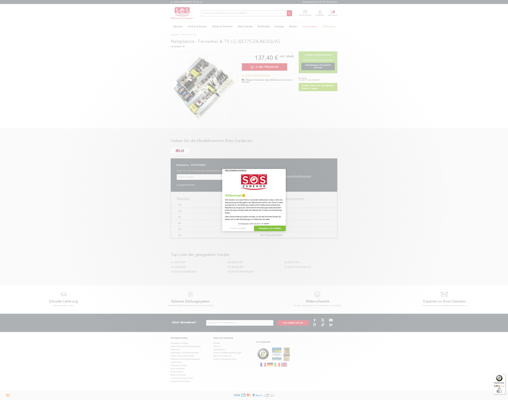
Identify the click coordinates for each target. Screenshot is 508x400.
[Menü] (503, 375)
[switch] (499, 391)
